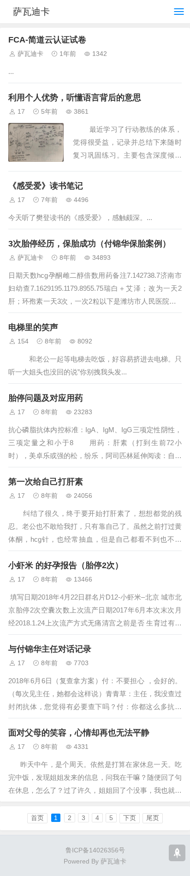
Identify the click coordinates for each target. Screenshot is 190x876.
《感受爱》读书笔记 (45, 185)
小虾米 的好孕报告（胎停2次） (65, 565)
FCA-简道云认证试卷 (47, 39)
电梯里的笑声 (33, 327)
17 (21, 111)
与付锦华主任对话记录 (49, 649)
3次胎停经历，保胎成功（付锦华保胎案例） (89, 243)
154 (23, 341)
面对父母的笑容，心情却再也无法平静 (78, 732)
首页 (37, 817)
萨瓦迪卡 (31, 11)
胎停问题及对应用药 (45, 398)
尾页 (152, 817)
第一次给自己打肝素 (45, 481)
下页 (129, 817)
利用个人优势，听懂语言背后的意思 (74, 97)
